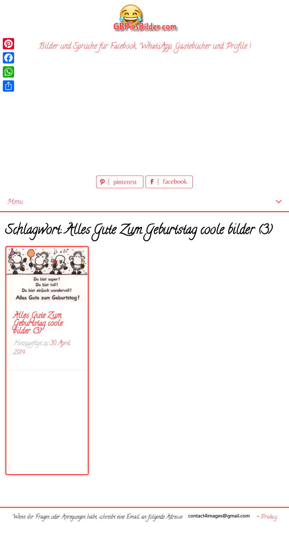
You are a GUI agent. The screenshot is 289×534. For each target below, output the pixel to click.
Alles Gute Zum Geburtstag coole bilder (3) (38, 324)
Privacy (269, 517)
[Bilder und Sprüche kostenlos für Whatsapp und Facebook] (144, 18)
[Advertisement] (144, 121)
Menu (15, 202)
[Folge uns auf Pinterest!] (121, 187)
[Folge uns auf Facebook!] (169, 187)
